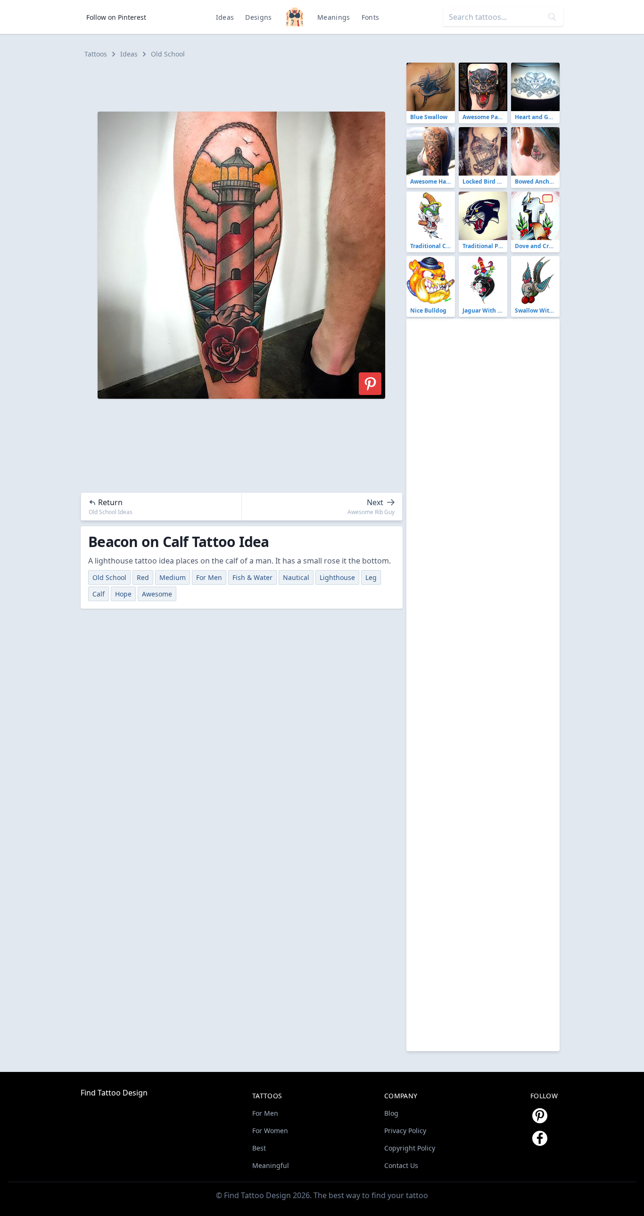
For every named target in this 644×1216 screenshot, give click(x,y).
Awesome (157, 593)
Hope (123, 593)
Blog (391, 1113)
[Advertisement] (246, 84)
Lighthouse (337, 577)
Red (143, 577)
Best (259, 1148)
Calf (98, 593)
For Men (209, 577)
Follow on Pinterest (116, 17)
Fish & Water (252, 577)
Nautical (296, 577)
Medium (172, 577)
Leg (371, 577)
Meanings (333, 17)
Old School (168, 53)
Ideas (225, 17)
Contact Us (401, 1165)
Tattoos (95, 53)
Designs (258, 17)
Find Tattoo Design (114, 1092)
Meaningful (270, 1165)
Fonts (371, 17)
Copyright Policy (409, 1148)
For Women (270, 1130)
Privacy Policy (405, 1130)
